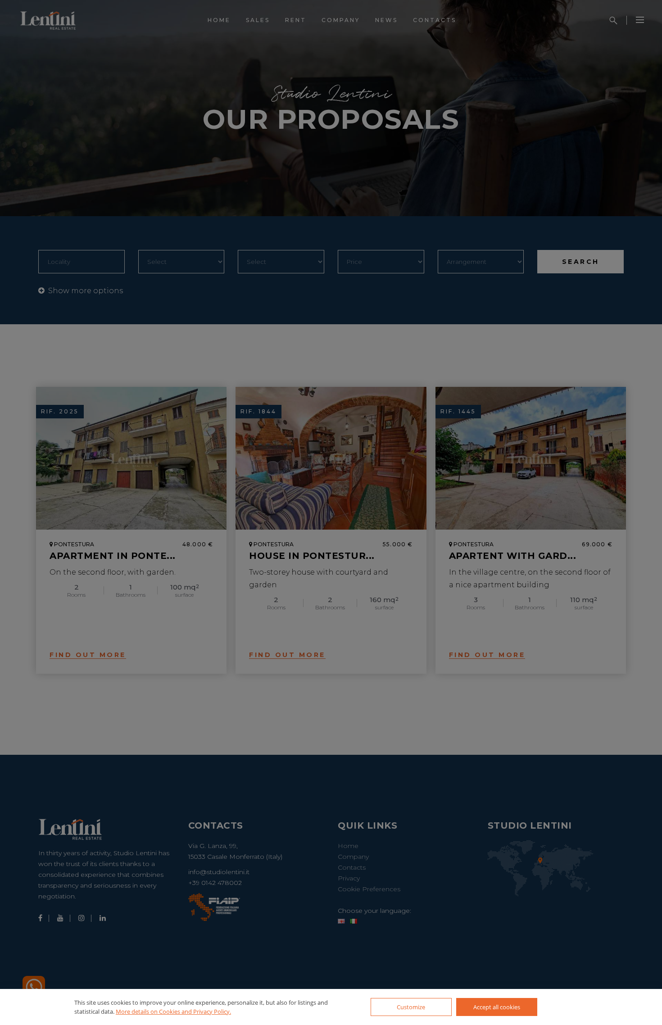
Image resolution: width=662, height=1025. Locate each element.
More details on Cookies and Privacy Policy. (173, 1011)
